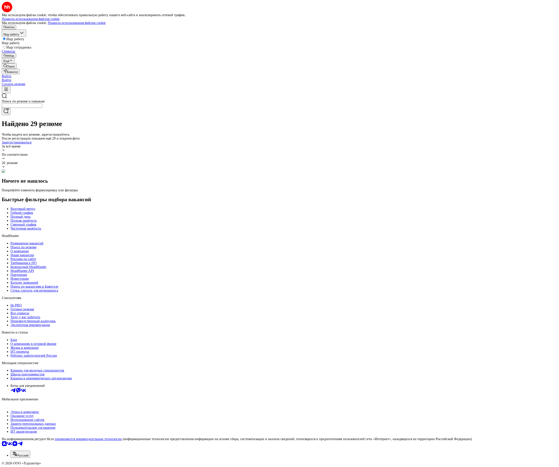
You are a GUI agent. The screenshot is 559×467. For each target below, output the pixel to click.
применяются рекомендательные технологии (88, 439)
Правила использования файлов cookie (77, 23)
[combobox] (22, 105)
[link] (9, 66)
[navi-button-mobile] (6, 89)
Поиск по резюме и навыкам (23, 101)
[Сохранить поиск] (6, 111)
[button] (6, 76)
